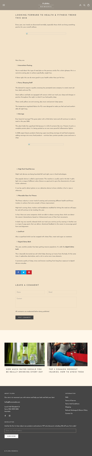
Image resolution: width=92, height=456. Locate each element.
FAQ (66, 397)
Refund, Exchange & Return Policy (76, 410)
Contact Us (69, 413)
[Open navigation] (4, 5)
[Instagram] (9, 415)
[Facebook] (5, 415)
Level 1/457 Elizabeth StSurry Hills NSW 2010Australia (12, 409)
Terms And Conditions (72, 404)
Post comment (24, 317)
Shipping (68, 407)
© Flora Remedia (11, 451)
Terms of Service (70, 400)
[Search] (84, 5)
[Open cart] (88, 5)
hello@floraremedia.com (12, 402)
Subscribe (11, 436)
